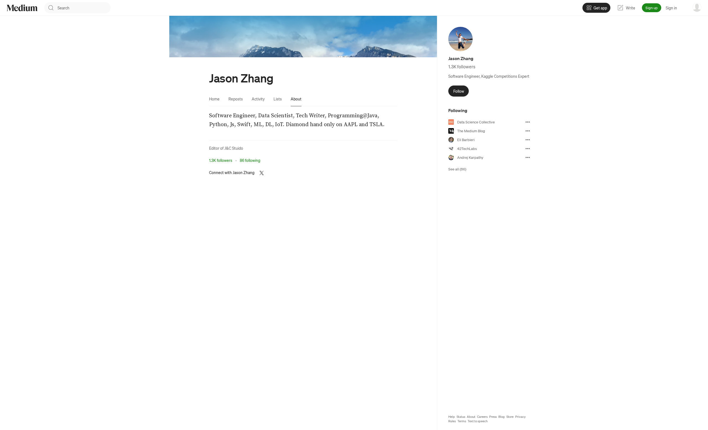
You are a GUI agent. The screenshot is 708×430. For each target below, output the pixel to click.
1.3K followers (220, 160)
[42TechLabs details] (527, 148)
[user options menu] (697, 7)
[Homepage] (22, 7)
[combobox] (84, 7)
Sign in (671, 7)
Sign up (651, 7)
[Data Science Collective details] (527, 122)
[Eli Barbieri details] (527, 139)
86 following (250, 160)
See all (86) (457, 169)
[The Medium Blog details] (527, 130)
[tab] (214, 99)
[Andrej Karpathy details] (527, 157)
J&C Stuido (233, 148)
